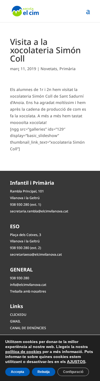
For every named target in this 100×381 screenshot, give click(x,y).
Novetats (49, 68)
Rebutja (44, 372)
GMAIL (15, 321)
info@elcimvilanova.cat (28, 284)
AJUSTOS (76, 361)
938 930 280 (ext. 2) (25, 247)
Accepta (17, 372)
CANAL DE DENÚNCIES (28, 328)
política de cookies (23, 351)
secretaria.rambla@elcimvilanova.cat (39, 211)
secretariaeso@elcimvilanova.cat (36, 254)
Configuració (73, 372)
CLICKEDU (18, 314)
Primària (67, 68)
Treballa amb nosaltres (28, 291)
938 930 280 (19, 278)
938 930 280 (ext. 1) (25, 204)
